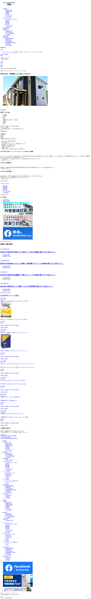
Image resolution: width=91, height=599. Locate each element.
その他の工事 (8, 475)
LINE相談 (8, 437)
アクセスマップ (8, 15)
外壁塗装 (7, 20)
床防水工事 (7, 474)
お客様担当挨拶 (8, 11)
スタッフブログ (6, 471)
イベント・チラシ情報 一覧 (11, 480)
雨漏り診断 (7, 39)
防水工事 (7, 24)
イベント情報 (6, 479)
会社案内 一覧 (8, 10)
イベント (7, 482)
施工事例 (5, 29)
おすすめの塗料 (8, 41)
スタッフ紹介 (8, 16)
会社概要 (7, 13)
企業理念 (7, 12)
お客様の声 (5, 36)
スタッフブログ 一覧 (10, 472)
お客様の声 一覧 (9, 459)
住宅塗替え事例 (8, 32)
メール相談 (2, 437)
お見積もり (7, 496)
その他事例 (7, 34)
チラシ (6, 483)
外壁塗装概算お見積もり (10, 42)
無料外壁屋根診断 (9, 38)
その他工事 (7, 26)
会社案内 (5, 8)
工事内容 (2, 131)
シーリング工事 (8, 25)
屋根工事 (7, 23)
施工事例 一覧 (8, 30)
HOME (4, 440)
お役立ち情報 (6, 37)
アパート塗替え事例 (9, 33)
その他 (6, 478)
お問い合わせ (6, 493)
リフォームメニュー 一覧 (11, 19)
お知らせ (7, 476)
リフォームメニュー (7, 17)
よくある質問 (8, 45)
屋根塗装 (7, 21)
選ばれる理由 (6, 28)
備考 (6, 131)
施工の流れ (7, 43)
